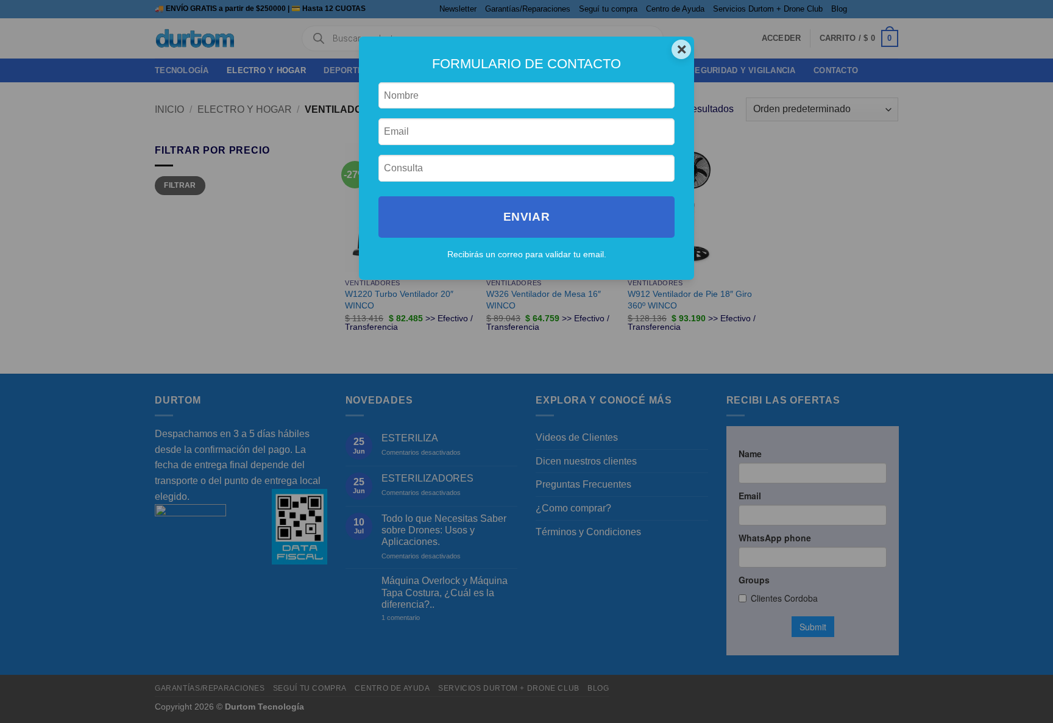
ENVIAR (526, 216)
